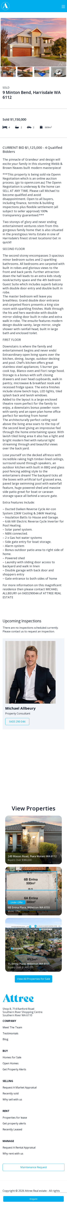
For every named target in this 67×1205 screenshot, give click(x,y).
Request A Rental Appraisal (19, 1147)
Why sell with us (12, 1099)
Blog (5, 1039)
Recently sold (11, 1093)
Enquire (33, 1198)
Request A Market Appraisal (20, 1087)
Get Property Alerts (14, 1069)
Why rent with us (13, 1153)
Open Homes (11, 1063)
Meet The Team (12, 1027)
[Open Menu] (63, 6)
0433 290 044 (17, 721)
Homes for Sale (12, 1057)
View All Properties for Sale (33, 979)
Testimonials (10, 1033)
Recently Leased (12, 1129)
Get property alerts (14, 1123)
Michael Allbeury (20, 708)
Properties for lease (15, 1117)
